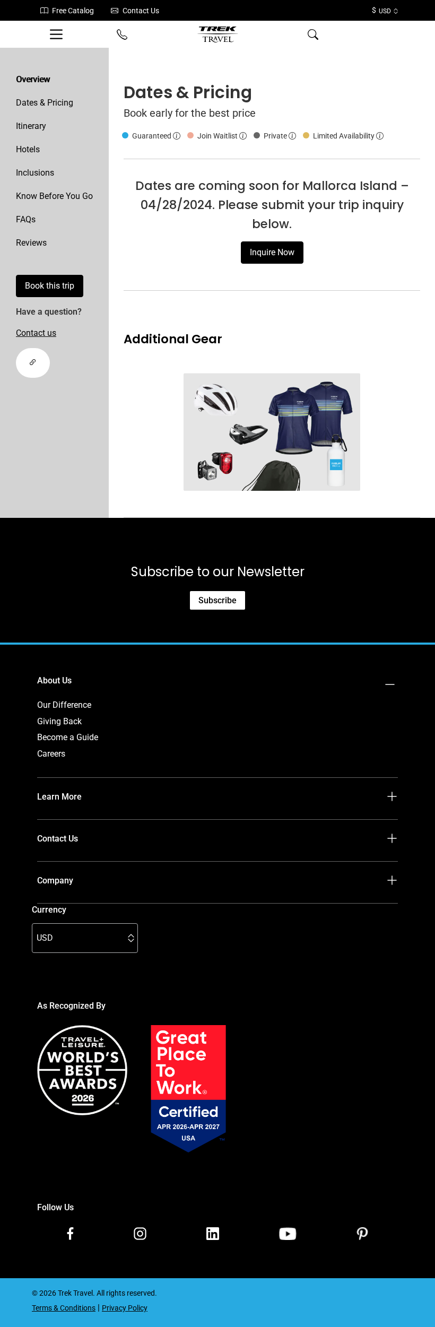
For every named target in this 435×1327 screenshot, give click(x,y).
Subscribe (217, 600)
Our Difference (64, 705)
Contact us (36, 333)
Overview (33, 79)
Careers (51, 754)
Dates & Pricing (44, 103)
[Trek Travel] (217, 34)
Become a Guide (67, 737)
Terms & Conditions (73, 929)
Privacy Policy (63, 945)
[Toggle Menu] (58, 34)
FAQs (26, 219)
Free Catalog (73, 10)
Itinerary (31, 126)
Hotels (28, 149)
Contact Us (141, 10)
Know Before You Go (54, 196)
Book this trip (49, 286)
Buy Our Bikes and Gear (81, 913)
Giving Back (59, 721)
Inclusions (35, 173)
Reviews (31, 243)
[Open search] (313, 34)
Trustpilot (55, 1165)
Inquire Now (272, 252)
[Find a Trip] (376, 34)
